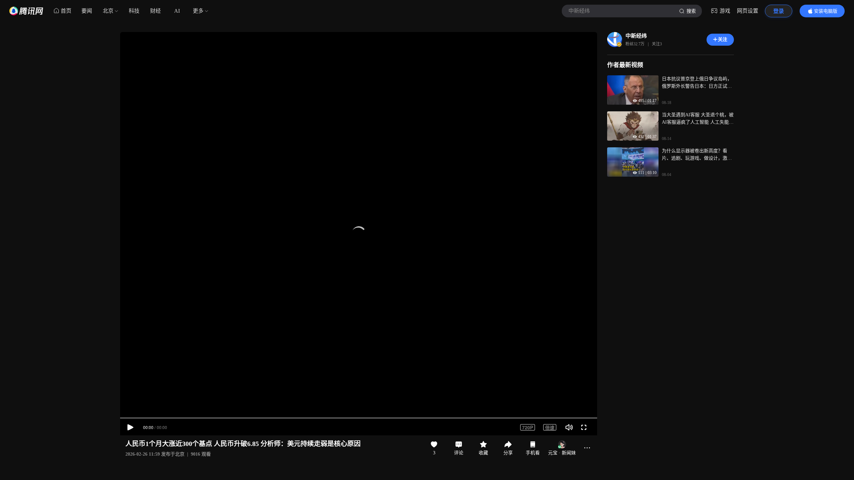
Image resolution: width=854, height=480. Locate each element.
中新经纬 (636, 36)
